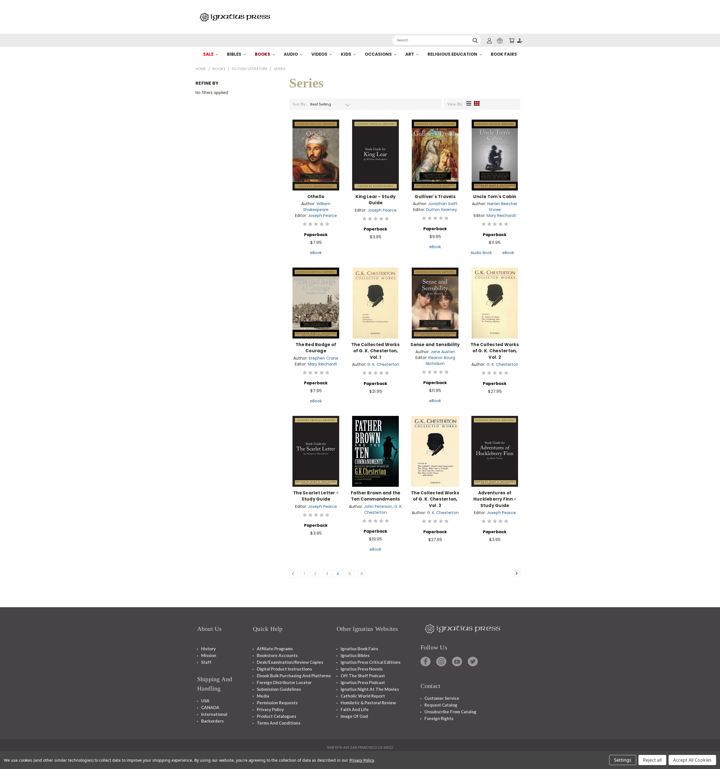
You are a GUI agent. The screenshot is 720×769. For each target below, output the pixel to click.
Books (263, 54)
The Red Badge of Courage (316, 348)
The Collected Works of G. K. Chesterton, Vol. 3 (435, 499)
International (214, 714)
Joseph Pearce (322, 215)
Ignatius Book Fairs (359, 648)
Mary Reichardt (501, 215)
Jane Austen (443, 352)
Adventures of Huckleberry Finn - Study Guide (494, 499)
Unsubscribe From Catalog (450, 711)
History (208, 648)
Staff (206, 662)
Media (263, 695)
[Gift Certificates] (500, 40)
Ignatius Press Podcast (363, 682)
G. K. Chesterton (383, 364)
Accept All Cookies (692, 760)
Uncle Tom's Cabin (494, 196)
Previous (705, 751)
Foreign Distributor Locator (284, 682)
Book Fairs (504, 54)
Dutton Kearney (441, 209)
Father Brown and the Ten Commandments (375, 496)
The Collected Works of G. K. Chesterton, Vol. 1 (375, 351)
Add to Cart (316, 159)
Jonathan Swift (443, 204)
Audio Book (481, 252)
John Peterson (378, 506)
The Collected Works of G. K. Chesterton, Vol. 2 (495, 351)
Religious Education (453, 54)
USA (205, 700)
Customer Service (441, 698)
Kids (346, 54)
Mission (208, 655)
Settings (622, 760)
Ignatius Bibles (355, 655)
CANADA (210, 707)
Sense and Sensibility (435, 344)
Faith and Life (355, 709)
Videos (319, 54)
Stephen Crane (323, 358)
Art (410, 54)
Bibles (234, 54)
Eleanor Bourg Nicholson (440, 360)
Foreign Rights (438, 718)
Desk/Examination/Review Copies (290, 662)
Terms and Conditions (278, 722)
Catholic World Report (363, 695)
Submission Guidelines (279, 689)
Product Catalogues (276, 716)
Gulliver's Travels (435, 196)
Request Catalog (440, 704)
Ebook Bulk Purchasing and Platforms (294, 675)
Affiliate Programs (275, 648)
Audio (291, 54)
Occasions (379, 54)
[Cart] (511, 40)
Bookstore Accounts (277, 655)
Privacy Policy (270, 709)
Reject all (652, 760)
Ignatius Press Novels (361, 668)
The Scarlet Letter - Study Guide (316, 496)
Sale (208, 54)
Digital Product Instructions (284, 668)
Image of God (354, 716)
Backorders (212, 720)
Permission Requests (277, 702)
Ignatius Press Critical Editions (370, 662)
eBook (316, 252)
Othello (316, 196)
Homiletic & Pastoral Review (368, 702)
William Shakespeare (316, 206)
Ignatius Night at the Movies (370, 689)
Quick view (316, 149)
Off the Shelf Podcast (363, 675)
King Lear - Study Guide (375, 200)
